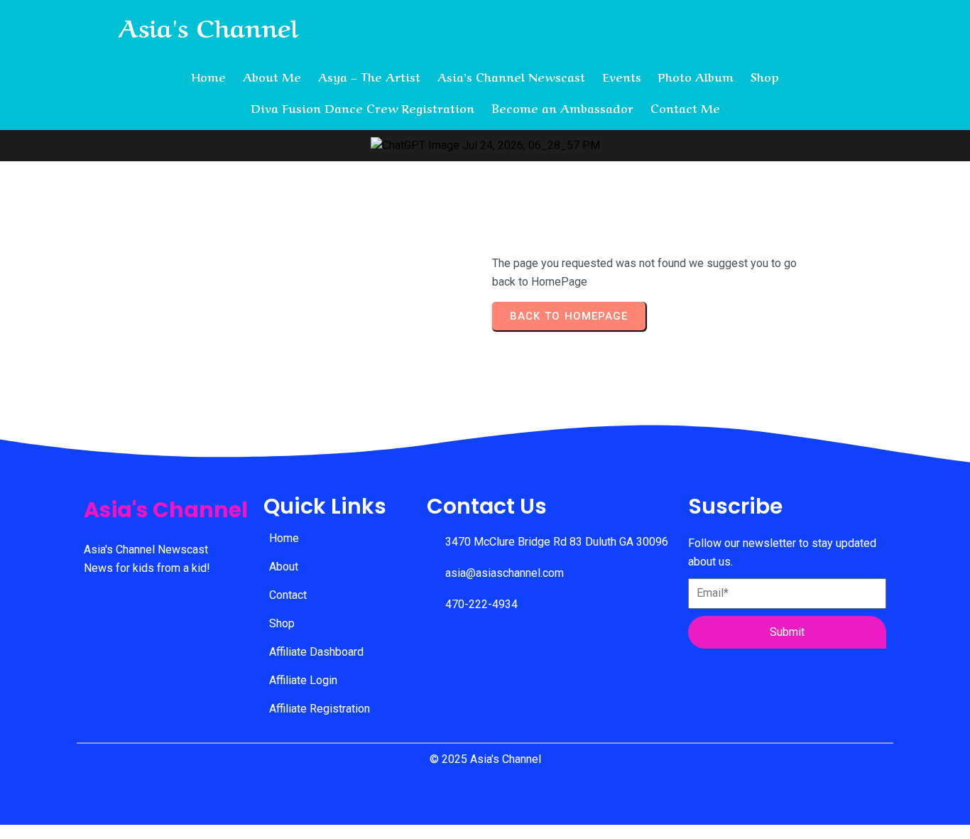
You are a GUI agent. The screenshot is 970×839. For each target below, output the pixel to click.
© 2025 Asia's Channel (485, 759)
